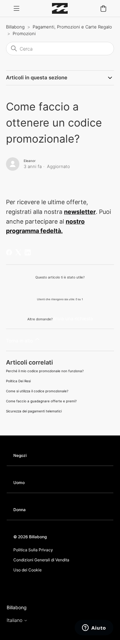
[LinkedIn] (28, 252)
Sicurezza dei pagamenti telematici (34, 411)
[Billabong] (60, 8)
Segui (18, 178)
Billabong (15, 26)
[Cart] (103, 8)
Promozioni (24, 33)
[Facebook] (9, 252)
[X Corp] (18, 252)
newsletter (80, 211)
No (77, 288)
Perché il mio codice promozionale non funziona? (45, 371)
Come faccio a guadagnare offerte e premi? (41, 401)
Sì (43, 288)
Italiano (15, 620)
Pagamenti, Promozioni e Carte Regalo (72, 26)
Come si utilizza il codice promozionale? (37, 391)
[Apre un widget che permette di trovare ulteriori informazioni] (94, 628)
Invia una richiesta (73, 318)
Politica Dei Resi (18, 381)
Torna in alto (20, 340)
